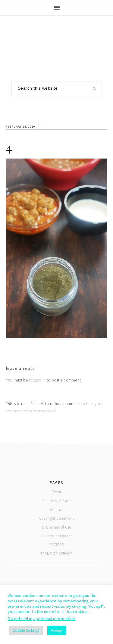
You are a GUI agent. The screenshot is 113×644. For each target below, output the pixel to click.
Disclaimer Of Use (56, 527)
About (56, 491)
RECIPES (56, 544)
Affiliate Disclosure (56, 500)
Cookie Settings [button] (26, 630)
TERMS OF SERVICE (56, 553)
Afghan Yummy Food (56, 44)
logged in (37, 380)
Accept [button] (56, 630)
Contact (56, 509)
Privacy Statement (56, 536)
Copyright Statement (56, 518)
